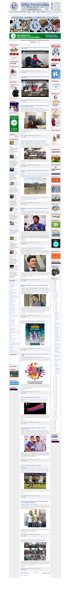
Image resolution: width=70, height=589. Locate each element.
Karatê (39, 108)
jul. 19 (55, 382)
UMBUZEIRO (43, 11)
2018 (53, 419)
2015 (53, 424)
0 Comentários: (38, 135)
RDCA (11, 339)
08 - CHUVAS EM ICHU (13, 289)
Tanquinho (42, 108)
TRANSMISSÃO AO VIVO (13, 351)
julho (54, 299)
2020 (53, 289)
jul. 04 (55, 404)
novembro (54, 293)
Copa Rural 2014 (12, 305)
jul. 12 (55, 392)
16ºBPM (11, 291)
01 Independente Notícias (14, 284)
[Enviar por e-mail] (21, 72)
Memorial (11, 336)
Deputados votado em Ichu (14, 316)
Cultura (34, 356)
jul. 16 (55, 386)
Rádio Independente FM (13, 347)
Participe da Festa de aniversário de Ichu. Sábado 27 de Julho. (32, 321)
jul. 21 (55, 379)
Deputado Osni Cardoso (37, 287)
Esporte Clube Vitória (24, 467)
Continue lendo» (23, 133)
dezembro (54, 292)
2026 (53, 280)
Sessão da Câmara (33, 50)
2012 (53, 428)
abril (54, 413)
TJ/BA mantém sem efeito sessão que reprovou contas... (57, 344)
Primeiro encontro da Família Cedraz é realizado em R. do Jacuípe (33, 141)
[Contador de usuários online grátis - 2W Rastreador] (55, 442)
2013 (53, 427)
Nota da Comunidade (13, 338)
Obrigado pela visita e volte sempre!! (17, 579)
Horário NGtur (12, 323)
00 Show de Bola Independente (30, 108)
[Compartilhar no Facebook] (24, 72)
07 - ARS (11, 288)
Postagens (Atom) (26, 575)
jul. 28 (55, 305)
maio (54, 412)
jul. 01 (55, 408)
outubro (54, 295)
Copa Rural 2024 (12, 312)
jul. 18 (55, 383)
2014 (53, 425)
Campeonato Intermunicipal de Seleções (41, 399)
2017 (53, 421)
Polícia (37, 249)
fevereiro (54, 416)
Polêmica (46, 430)
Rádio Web (11, 348)
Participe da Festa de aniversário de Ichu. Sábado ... (57, 348)
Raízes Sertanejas (12, 342)
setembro (54, 296)
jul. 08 (55, 398)
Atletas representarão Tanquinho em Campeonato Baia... (56, 323)
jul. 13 (55, 391)
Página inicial (35, 572)
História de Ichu (12, 320)
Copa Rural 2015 (12, 306)
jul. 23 (55, 376)
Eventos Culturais (12, 319)
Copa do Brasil (12, 313)
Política (28, 50)
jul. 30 (55, 302)
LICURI (38, 11)
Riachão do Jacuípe (42, 142)
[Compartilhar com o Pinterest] (25, 72)
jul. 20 (55, 380)
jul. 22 (55, 377)
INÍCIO (11, 11)
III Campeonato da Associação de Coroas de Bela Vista (14, 329)
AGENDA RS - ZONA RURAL (14, 296)
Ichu (25, 50)
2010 (53, 431)
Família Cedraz (35, 142)
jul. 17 (55, 385)
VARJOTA (33, 11)
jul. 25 (55, 309)
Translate (38, 42)
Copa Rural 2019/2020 (13, 309)
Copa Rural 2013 (12, 304)
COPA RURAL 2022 (13, 301)
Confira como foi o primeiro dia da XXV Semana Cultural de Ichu (33, 540)
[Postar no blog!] (22, 72)
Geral (34, 249)
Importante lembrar (12, 335)
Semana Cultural (40, 356)
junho (54, 410)
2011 (53, 430)
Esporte (11, 317)
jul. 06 (55, 401)
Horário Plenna (12, 324)
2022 (53, 286)
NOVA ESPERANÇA (23, 11)
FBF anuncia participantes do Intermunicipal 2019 (30, 397)
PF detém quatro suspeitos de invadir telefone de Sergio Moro (32, 248)
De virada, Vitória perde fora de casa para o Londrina (31, 465)
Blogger (16, 58)
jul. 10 (55, 395)
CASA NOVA (16, 11)
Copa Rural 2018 (12, 308)
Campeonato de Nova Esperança (40, 173)
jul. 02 (55, 407)
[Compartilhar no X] (23, 72)
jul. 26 (55, 308)
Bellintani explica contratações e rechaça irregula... (57, 336)
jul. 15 (55, 388)
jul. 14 (55, 389)
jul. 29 (55, 303)
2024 (53, 283)
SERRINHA (46, 287)
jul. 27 (55, 306)
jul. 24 (55, 311)
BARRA (29, 11)
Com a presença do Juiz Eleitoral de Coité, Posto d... (57, 369)
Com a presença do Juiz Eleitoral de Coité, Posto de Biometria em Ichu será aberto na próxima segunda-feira (34, 502)
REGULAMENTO (12, 340)
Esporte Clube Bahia (41, 430)
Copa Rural (11, 302)
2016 (53, 422)
